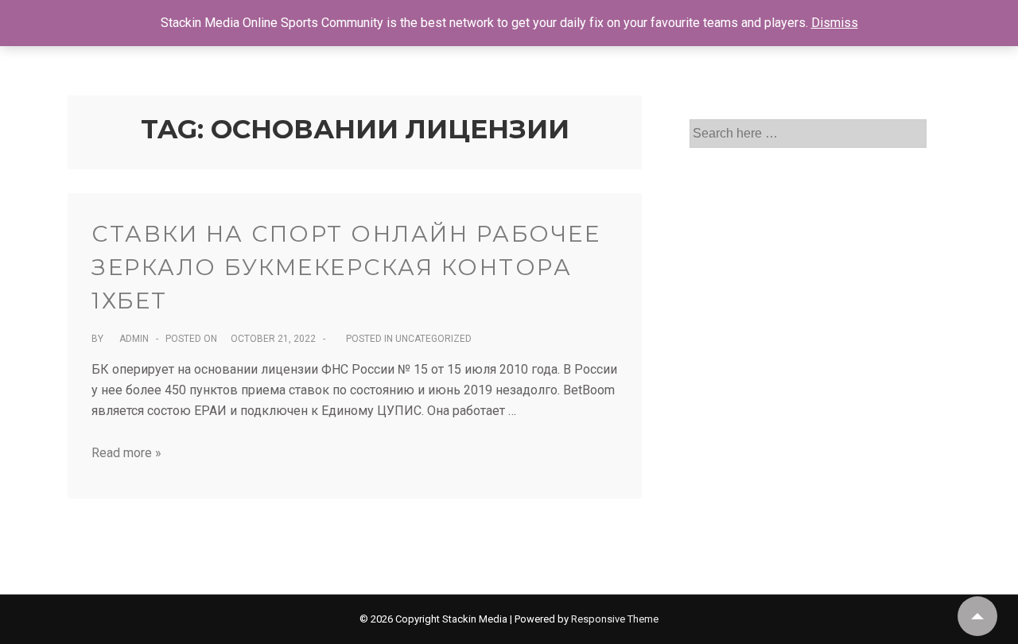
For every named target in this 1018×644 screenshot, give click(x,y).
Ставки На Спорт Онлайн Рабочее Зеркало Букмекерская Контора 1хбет (345, 267)
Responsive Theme (615, 619)
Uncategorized (433, 338)
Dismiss (834, 22)
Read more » (126, 452)
